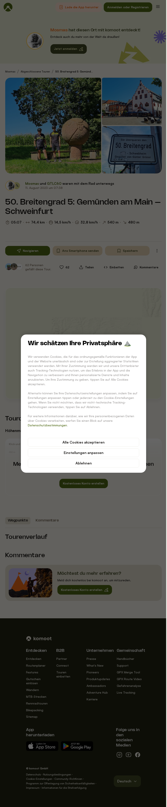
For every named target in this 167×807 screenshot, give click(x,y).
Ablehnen (82, 463)
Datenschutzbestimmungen (45, 425)
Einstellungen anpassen (82, 453)
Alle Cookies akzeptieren (82, 442)
